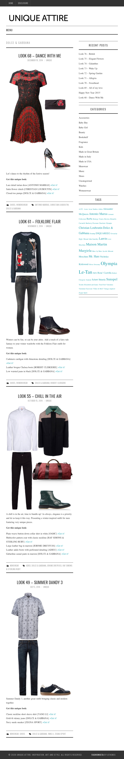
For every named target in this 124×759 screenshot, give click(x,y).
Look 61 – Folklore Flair (40, 221)
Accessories (84, 117)
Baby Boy (83, 122)
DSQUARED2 (103, 233)
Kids (81, 146)
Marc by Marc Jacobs (99, 251)
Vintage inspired (109, 289)
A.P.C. (81, 209)
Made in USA (85, 161)
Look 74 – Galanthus (88, 63)
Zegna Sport (60, 733)
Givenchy (114, 233)
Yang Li (51, 733)
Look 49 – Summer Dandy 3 (40, 582)
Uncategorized (85, 180)
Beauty (82, 132)
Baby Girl (83, 127)
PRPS (95, 273)
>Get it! (9, 363)
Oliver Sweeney (94, 264)
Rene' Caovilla (105, 272)
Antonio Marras (42, 204)
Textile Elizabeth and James (88, 284)
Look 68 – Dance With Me (39, 55)
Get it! (54, 185)
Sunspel (111, 279)
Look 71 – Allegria (87, 78)
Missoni (110, 251)
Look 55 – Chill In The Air (40, 396)
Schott (95, 279)
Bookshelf (83, 137)
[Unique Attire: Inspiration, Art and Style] (38, 17)
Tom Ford (102, 284)
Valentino (109, 284)
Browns (107, 219)
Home (11, 3)
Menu (9, 30)
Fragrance (83, 142)
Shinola (102, 279)
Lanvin (103, 238)
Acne (86, 209)
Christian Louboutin (59, 204)
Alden (100, 209)
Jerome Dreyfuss (54, 565)
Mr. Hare (94, 256)
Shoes (12, 204)
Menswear (14, 565)
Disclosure (23, 3)
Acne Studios (93, 209)
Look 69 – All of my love (91, 87)
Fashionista (98, 754)
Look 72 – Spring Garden (90, 73)
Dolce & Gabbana (13, 208)
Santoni (88, 280)
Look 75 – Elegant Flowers (91, 58)
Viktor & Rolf (98, 289)
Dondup (92, 233)
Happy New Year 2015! (89, 92)
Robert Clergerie (58, 382)
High (80, 239)
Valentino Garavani (85, 289)
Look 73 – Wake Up (88, 68)
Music (81, 171)
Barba (89, 218)
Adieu (28, 565)
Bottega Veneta (98, 219)
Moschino (83, 256)
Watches (82, 185)
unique (49, 60)
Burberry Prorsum (92, 223)
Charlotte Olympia (105, 223)
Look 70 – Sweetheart (89, 82)
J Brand (85, 239)
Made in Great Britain (89, 151)
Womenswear (22, 204)
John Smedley (93, 239)
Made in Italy (85, 156)
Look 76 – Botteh (87, 53)
